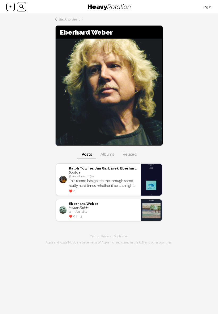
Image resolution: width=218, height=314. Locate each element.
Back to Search (71, 19)
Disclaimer (121, 236)
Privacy (106, 236)
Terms (94, 236)
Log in (207, 7)
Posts (87, 154)
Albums (107, 154)
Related (130, 154)
